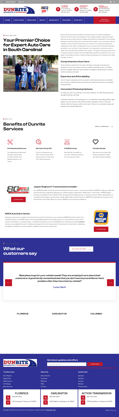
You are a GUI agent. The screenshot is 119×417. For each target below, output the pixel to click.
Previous (8, 282)
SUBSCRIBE (95, 364)
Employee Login (51, 410)
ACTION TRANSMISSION (103, 6)
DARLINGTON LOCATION (84, 6)
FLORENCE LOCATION (64, 6)
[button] (105, 20)
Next (110, 282)
